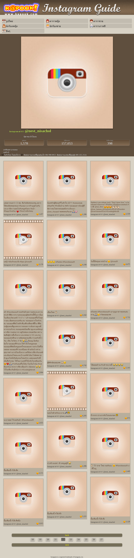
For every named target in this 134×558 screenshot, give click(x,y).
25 (86, 539)
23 (71, 539)
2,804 (41, 372)
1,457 (41, 214)
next (67, 545)
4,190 (84, 265)
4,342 (84, 315)
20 (48, 539)
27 (101, 539)
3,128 (128, 522)
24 (78, 539)
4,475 (128, 264)
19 (40, 539)
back (67, 535)
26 (94, 539)
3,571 (41, 473)
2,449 (128, 471)
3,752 (128, 317)
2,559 (128, 214)
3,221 (84, 516)
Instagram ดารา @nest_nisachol (16, 215)
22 (63, 539)
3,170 (41, 264)
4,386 (84, 466)
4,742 (84, 365)
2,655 (41, 423)
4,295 (84, 416)
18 (33, 539)
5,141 (128, 368)
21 (55, 539)
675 (128, 418)
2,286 (84, 214)
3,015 (41, 523)
